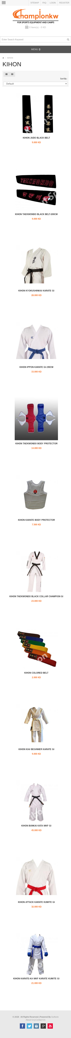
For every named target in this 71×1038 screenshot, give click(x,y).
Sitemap (34, 3)
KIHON (10, 58)
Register (64, 3)
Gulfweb (55, 1017)
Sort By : (64, 79)
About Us (30, 1020)
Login (53, 3)
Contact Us (40, 1020)
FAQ (44, 3)
